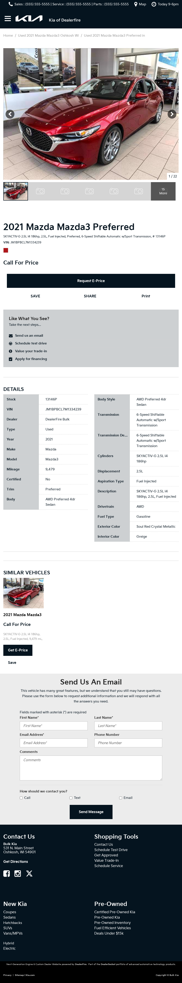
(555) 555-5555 (37, 4)
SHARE (90, 296)
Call (27, 798)
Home (8, 35)
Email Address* (32, 734)
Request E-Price (91, 281)
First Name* (29, 717)
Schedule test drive (31, 343)
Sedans (9, 917)
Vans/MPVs (13, 933)
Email (128, 798)
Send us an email (29, 335)
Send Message (91, 812)
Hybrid (8, 943)
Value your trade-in (31, 351)
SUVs (7, 928)
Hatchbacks (12, 923)
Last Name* (103, 717)
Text (77, 798)
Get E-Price (18, 650)
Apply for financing (31, 359)
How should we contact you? (43, 791)
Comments (29, 752)
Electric (9, 948)
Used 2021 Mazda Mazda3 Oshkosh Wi (49, 35)
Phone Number (106, 734)
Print (146, 296)
